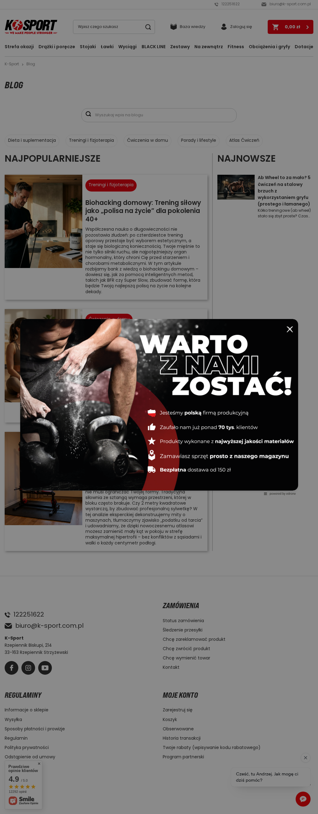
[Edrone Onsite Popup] (159, 407)
